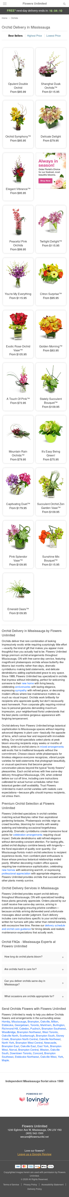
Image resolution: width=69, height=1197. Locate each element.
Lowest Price (53, 35)
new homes (8, 870)
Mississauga (19, 1021)
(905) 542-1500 (34, 1133)
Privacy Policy (30, 1184)
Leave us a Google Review (34, 1154)
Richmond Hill (10, 1028)
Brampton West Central (29, 1042)
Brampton (33, 1021)
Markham (45, 1025)
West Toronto (50, 1032)
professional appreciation (16, 873)
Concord (38, 1053)
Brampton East (10, 1046)
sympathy (21, 690)
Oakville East (28, 1046)
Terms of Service (11, 1184)
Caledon (24, 1028)
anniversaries (23, 686)
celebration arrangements (27, 834)
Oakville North (10, 1035)
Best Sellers (15, 35)
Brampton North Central (24, 1039)
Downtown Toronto (20, 1053)
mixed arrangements (52, 746)
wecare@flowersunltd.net (34, 1136)
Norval (13, 1049)
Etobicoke (7, 1025)
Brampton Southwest (54, 1028)
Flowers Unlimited (35, 3)
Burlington (58, 1025)
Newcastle (50, 1042)
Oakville (45, 1021)
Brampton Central (28, 1049)
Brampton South (45, 1035)
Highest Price (34, 35)
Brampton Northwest (29, 1032)
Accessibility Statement (52, 1184)
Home (4, 17)
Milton (54, 1021)
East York (43, 1046)
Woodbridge (9, 1032)
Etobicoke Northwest (27, 1056)
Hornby (6, 1021)
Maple (5, 1060)
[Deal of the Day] (50, 174)
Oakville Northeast (50, 1039)
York (60, 1056)
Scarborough (27, 1035)
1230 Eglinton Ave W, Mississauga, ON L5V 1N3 (35, 1129)
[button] (61, 1189)
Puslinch (35, 1028)
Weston (44, 1049)
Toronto (34, 1025)
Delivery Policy (34, 1189)
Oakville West (48, 1056)
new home (28, 683)
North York (8, 1042)
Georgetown (22, 1025)
